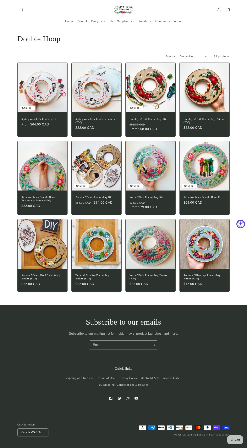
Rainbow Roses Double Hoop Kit (203, 197)
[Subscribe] (154, 344)
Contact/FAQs (150, 377)
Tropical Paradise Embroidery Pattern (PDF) (92, 277)
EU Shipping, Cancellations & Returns (123, 384)
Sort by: (171, 56)
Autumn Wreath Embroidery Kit (93, 197)
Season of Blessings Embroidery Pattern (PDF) (202, 277)
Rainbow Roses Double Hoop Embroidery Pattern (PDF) (38, 199)
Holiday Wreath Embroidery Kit (147, 119)
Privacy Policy (128, 377)
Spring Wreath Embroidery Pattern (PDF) (95, 121)
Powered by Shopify (219, 435)
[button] (21, 9)
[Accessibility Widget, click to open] (240, 224)
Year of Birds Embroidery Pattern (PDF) (148, 277)
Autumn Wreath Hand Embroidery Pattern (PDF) (40, 277)
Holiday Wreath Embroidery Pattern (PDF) (204, 121)
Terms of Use (106, 377)
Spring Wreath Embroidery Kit (38, 119)
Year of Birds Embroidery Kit (146, 197)
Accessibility (171, 377)
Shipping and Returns (79, 377)
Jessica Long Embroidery (196, 435)
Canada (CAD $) (31, 432)
